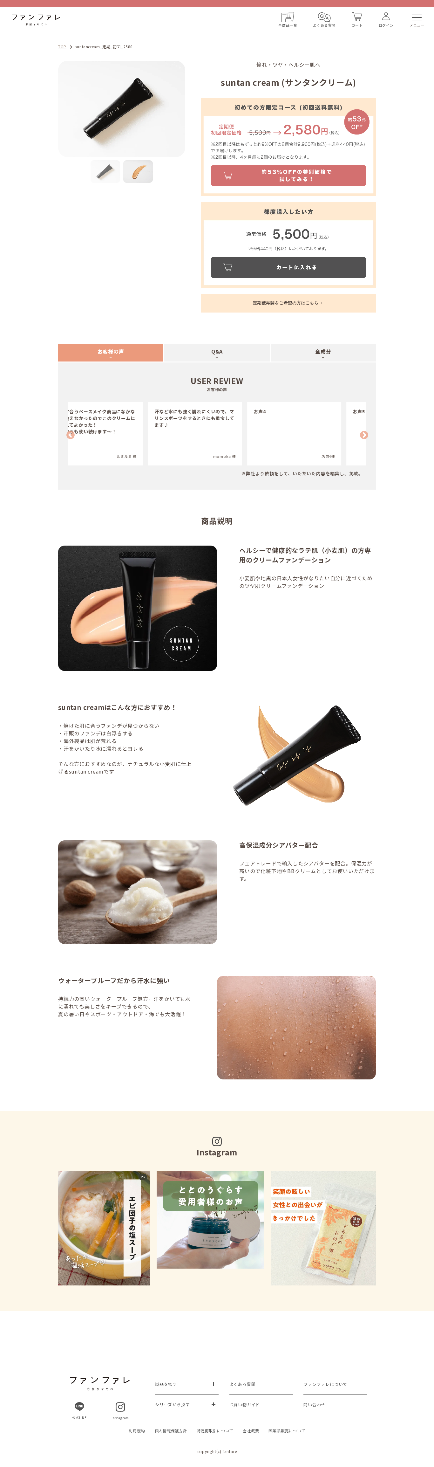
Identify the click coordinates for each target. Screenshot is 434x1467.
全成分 (323, 351)
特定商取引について (215, 1430)
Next (190, 109)
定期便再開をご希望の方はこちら (286, 302)
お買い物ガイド (244, 1405)
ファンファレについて (325, 1384)
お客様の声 (111, 351)
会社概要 (251, 1430)
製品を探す (166, 1384)
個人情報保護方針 (171, 1430)
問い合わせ (314, 1405)
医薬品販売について (286, 1430)
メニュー (417, 25)
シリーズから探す (172, 1405)
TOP (62, 46)
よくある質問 (242, 1384)
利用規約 (137, 1430)
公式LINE (79, 1417)
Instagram (120, 1417)
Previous (53, 109)
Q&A (217, 351)
